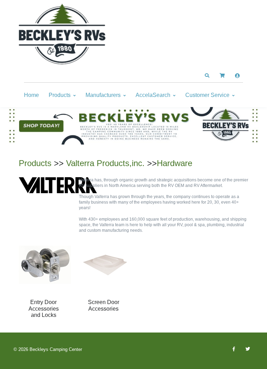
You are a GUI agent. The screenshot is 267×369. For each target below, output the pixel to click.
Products (60, 95)
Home (31, 95)
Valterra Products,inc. (105, 163)
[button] (206, 75)
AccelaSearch (153, 95)
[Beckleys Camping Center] (62, 34)
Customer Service (207, 95)
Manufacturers (103, 95)
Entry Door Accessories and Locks (44, 308)
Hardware (174, 163)
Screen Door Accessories (103, 305)
